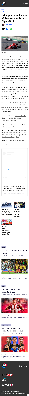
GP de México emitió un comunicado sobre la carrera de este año (6, 230)
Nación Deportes (22, 193)
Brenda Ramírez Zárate (7, 294)
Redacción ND (9, 24)
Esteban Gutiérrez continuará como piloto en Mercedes (19, 212)
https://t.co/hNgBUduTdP (17, 135)
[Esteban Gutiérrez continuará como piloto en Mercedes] (19, 205)
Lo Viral (3, 286)
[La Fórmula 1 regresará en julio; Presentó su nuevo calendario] (6, 205)
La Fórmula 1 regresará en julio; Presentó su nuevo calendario (6, 212)
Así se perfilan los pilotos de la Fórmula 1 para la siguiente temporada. (13, 118)
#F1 (25, 132)
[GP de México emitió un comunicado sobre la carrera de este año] (6, 222)
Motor (2, 11)
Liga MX (3, 247)
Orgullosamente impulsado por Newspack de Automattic (13, 393)
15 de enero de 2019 (19, 140)
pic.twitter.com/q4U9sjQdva (10, 137)
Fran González (5, 255)
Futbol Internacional (6, 325)
